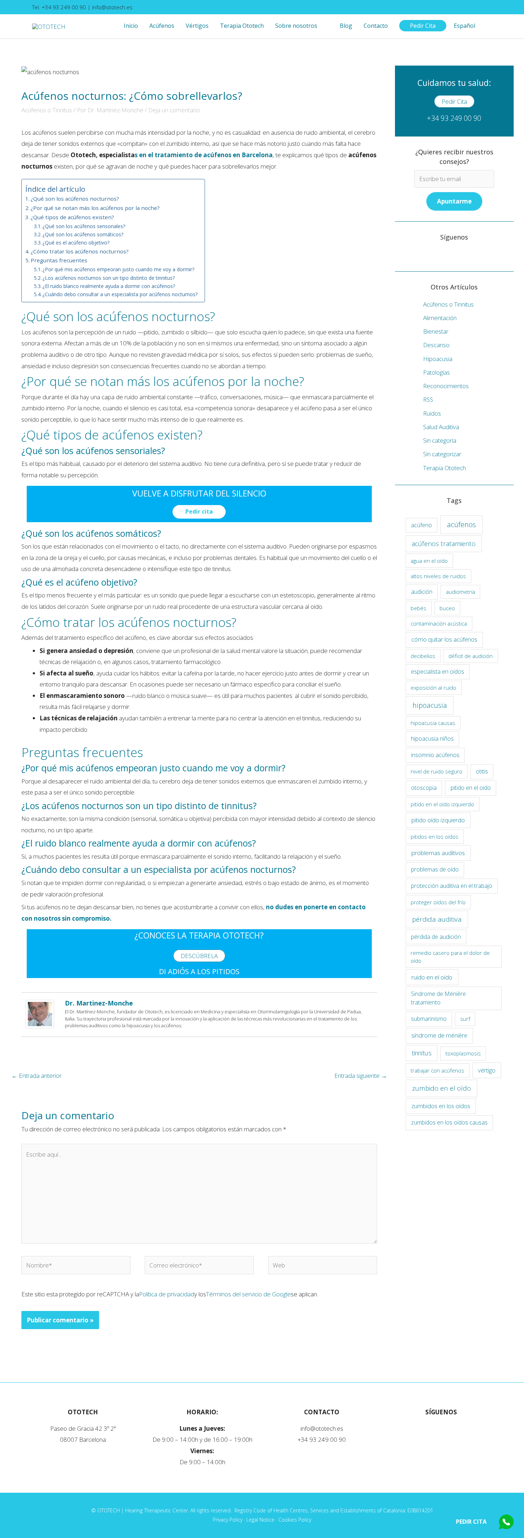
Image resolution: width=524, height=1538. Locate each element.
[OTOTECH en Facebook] (484, 7)
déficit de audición (470, 655)
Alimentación (440, 318)
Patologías (436, 372)
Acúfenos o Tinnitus (46, 110)
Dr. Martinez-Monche (99, 1003)
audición (421, 592)
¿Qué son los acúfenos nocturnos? (75, 198)
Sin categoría (439, 440)
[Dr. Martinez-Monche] (40, 1013)
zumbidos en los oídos (440, 1106)
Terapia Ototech (444, 468)
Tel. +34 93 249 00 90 (59, 7)
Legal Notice (260, 1519)
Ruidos (432, 413)
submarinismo (429, 1019)
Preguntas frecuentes (59, 260)
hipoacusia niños (432, 738)
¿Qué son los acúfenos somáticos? (82, 234)
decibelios (423, 655)
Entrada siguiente (360, 1075)
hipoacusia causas (433, 722)
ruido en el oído (431, 977)
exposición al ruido (433, 687)
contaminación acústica (439, 623)
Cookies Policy (294, 1519)
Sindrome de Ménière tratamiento (438, 998)
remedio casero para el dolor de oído (450, 957)
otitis (482, 771)
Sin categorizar (442, 454)
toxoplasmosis (463, 1053)
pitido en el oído (471, 788)
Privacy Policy (227, 1519)
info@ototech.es (112, 7)
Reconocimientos (446, 386)
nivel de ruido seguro (436, 771)
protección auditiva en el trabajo (451, 886)
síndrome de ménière (439, 1035)
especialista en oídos (437, 671)
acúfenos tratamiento (444, 543)
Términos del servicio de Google (248, 1294)
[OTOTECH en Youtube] (489, 7)
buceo (447, 608)
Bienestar (435, 331)
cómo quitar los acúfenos (444, 639)
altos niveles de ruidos (438, 576)
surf (465, 1018)
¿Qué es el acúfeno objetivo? (75, 242)
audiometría (460, 591)
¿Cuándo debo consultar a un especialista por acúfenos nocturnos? (119, 294)
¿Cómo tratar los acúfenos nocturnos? (80, 251)
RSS (428, 399)
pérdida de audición (436, 937)
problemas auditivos (438, 853)
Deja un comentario (174, 110)
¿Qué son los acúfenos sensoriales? (83, 226)
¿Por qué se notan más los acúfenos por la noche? (95, 207)
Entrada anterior (36, 1075)
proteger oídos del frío (438, 902)
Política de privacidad (166, 1294)
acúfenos (461, 524)
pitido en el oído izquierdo (442, 804)
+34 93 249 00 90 (454, 118)
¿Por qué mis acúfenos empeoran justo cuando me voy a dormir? (118, 269)
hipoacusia (429, 705)
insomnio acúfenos (435, 755)
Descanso (436, 345)
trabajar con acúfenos (437, 1070)
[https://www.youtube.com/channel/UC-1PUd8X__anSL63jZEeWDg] (414, 254)
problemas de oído (435, 869)
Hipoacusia (437, 359)
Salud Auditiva (441, 427)
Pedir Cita (471, 1522)
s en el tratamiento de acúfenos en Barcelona (204, 155)
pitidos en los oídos (434, 836)
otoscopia (424, 788)
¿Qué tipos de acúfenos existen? (72, 217)
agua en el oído (429, 560)
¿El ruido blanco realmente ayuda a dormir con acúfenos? (108, 286)
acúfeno (421, 525)
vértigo (486, 1070)
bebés (418, 608)
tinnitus (422, 1053)
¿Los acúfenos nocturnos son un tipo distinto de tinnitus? (108, 277)
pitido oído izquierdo (438, 820)
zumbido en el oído (441, 1088)
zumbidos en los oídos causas (449, 1122)
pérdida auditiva (437, 919)
